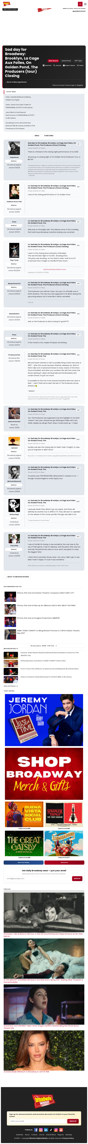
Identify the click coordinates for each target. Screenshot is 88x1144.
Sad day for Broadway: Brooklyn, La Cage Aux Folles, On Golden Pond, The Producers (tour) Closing (52, 144)
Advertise (19, 1135)
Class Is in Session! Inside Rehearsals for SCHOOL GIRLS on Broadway (46, 677)
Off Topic (78, 61)
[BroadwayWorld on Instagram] (41, 1130)
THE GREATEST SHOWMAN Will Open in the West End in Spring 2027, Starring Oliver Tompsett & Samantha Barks (43, 981)
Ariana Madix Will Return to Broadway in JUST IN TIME (26, 1072)
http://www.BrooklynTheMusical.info (54, 269)
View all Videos (10, 686)
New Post (48, 65)
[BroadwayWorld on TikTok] (51, 1130)
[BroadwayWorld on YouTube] (61, 1130)
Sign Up (73, 1121)
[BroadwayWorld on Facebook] (36, 1130)
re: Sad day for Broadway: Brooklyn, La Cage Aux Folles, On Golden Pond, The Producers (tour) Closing (52, 187)
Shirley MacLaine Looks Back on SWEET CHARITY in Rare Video (43, 661)
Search (58, 65)
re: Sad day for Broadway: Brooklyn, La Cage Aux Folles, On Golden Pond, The (52, 222)
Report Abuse (70, 65)
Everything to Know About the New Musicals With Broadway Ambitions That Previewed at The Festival (20, 126)
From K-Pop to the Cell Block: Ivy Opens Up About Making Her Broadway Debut (49, 669)
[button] (80, 4)
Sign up (77, 878)
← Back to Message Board (15, 82)
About (27, 1135)
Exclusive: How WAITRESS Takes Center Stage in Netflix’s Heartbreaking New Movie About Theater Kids (41, 1027)
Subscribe (48, 136)
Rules (81, 65)
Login (74, 4)
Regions (61, 1135)
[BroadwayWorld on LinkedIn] (46, 1130)
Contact (34, 1135)
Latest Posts (66, 61)
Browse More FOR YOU (42, 646)
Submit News (51, 1135)
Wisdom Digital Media (38, 1138)
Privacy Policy (68, 1138)
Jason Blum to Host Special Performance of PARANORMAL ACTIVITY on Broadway (20, 115)
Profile (13, 161)
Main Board (53, 61)
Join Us (41, 1135)
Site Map (69, 1135)
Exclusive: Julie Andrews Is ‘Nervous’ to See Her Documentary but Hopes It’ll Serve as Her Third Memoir (43, 935)
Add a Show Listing (10, 9)
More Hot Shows (23, 862)
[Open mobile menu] (85, 4)
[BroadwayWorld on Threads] (56, 1130)
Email (37, 136)
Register (68, 4)
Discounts (64, 862)
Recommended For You (13, 586)
